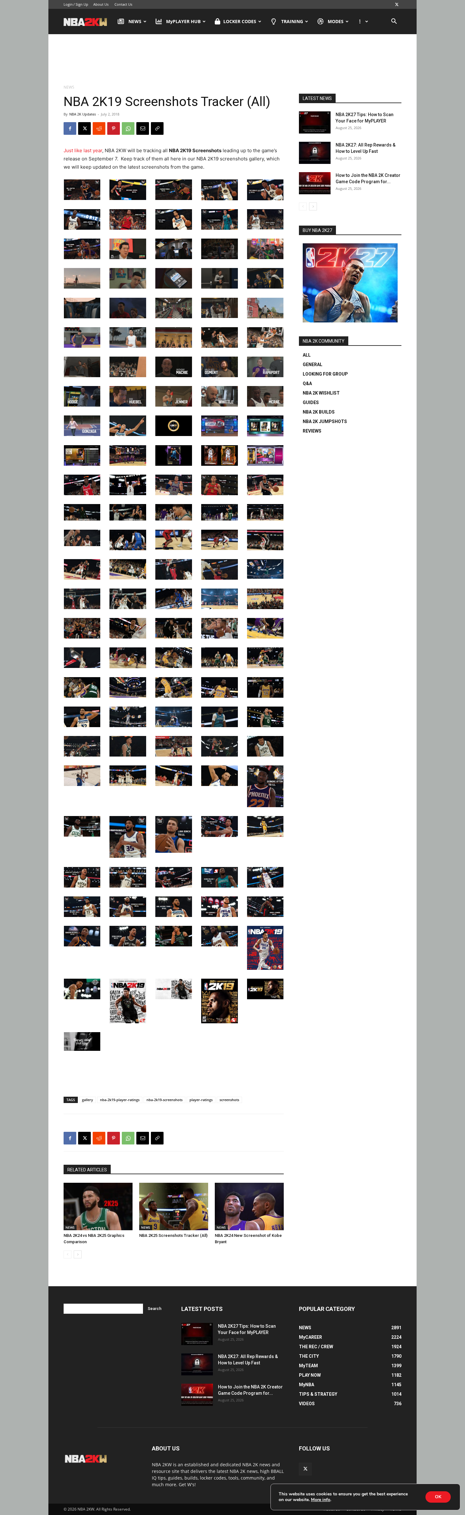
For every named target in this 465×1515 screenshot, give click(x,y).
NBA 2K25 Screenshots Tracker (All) (173, 1235)
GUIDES (311, 402)
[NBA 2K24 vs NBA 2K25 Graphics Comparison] (98, 1206)
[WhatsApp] (128, 128)
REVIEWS (312, 430)
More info (320, 1500)
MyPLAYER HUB (183, 21)
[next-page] (78, 1254)
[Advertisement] (232, 60)
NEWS (134, 21)
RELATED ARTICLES (87, 1169)
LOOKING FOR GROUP (325, 374)
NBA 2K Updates (82, 114)
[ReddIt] (99, 128)
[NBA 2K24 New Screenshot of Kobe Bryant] (249, 1206)
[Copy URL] (157, 128)
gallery (87, 1099)
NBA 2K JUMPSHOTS (325, 421)
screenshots (229, 1099)
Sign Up (82, 4)
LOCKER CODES (239, 21)
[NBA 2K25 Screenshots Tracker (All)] (173, 1206)
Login (68, 4)
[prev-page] (67, 1254)
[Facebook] (70, 128)
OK (438, 1497)
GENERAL (312, 364)
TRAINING (292, 21)
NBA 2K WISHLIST (321, 393)
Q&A (307, 383)
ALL (307, 355)
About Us (100, 4)
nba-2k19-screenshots (164, 1099)
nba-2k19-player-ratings (120, 1099)
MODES (336, 21)
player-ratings (201, 1099)
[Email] (142, 128)
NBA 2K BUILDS (319, 412)
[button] (393, 22)
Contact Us (123, 4)
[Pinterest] (113, 128)
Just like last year (83, 150)
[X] (396, 4)
